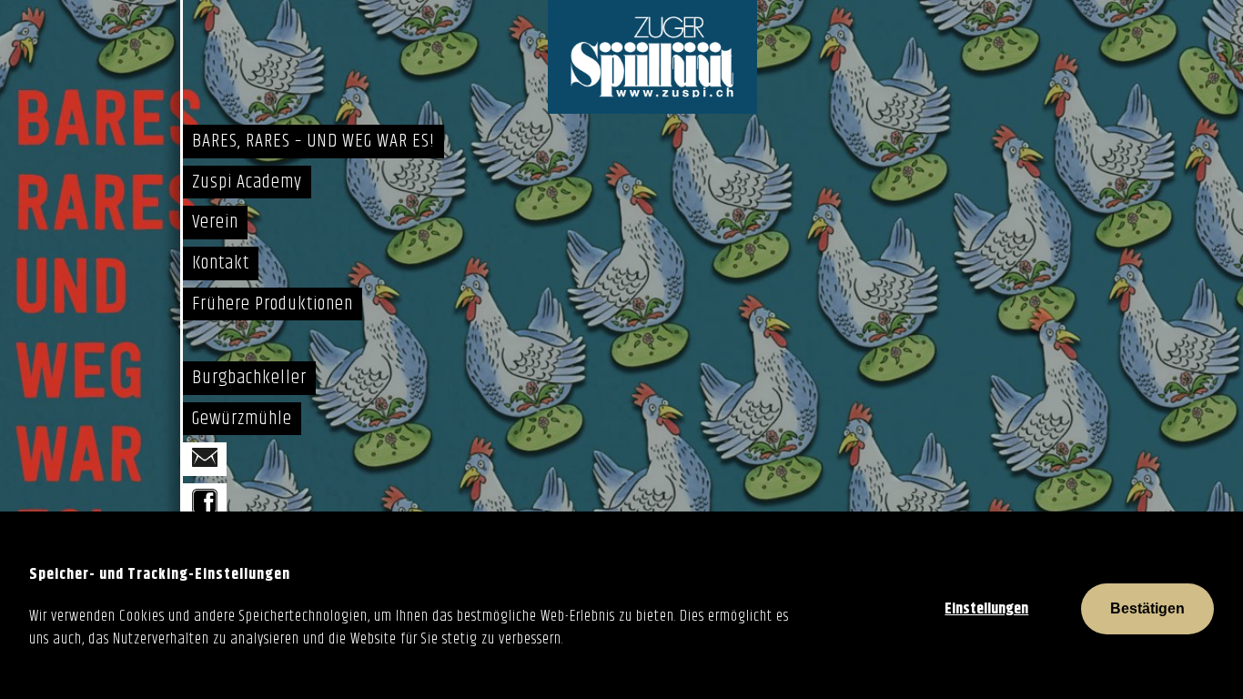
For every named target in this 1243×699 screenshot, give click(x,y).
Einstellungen (986, 609)
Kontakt (220, 263)
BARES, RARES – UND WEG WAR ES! (313, 141)
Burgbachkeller (249, 377)
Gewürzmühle (242, 418)
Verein (215, 222)
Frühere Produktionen (272, 304)
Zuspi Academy (247, 182)
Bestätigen (1147, 608)
